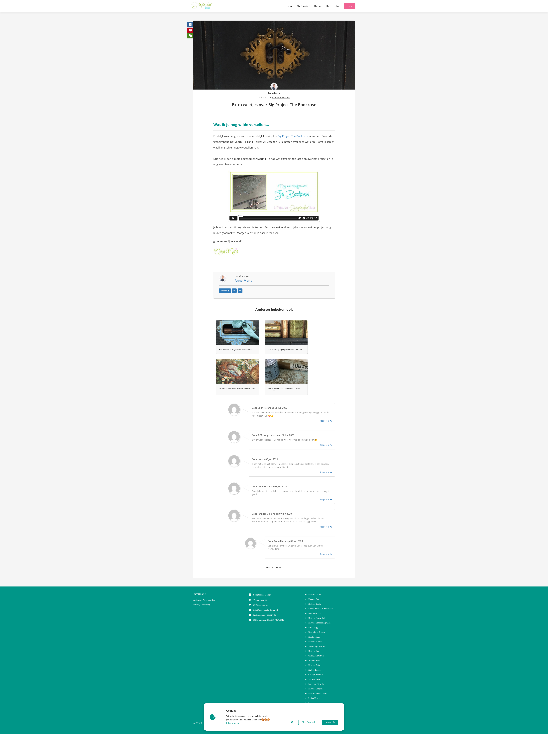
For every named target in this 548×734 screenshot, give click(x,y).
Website (223, 290)
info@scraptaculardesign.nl (265, 610)
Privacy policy (232, 723)
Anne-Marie (274, 93)
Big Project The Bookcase (293, 136)
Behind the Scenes (281, 97)
